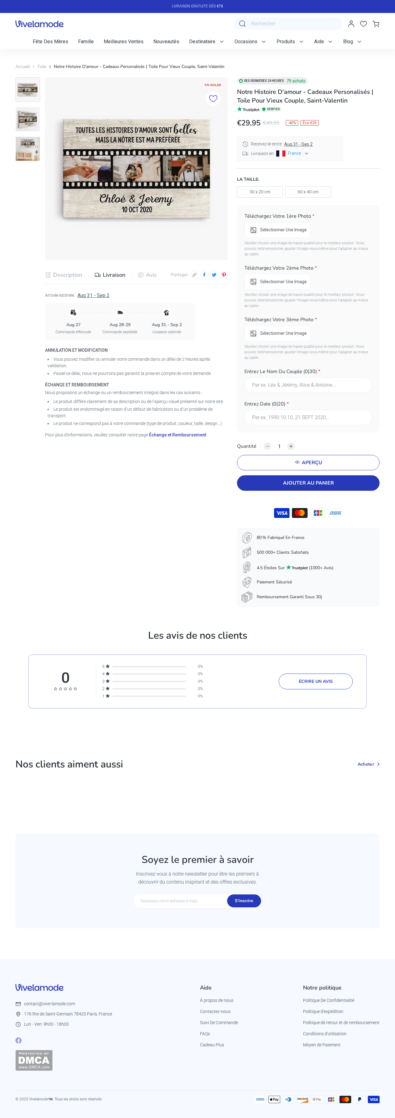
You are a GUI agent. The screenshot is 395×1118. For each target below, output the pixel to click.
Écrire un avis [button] (316, 681)
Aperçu (312, 462)
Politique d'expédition (323, 1011)
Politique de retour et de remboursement (341, 1022)
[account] (351, 23)
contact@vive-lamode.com (49, 1003)
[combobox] (288, 24)
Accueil (22, 66)
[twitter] (214, 275)
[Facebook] (18, 1040)
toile (41, 66)
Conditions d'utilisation (325, 1033)
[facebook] (204, 275)
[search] (242, 23)
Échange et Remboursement (177, 434)
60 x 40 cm (308, 191)
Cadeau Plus (212, 1044)
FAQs (205, 1033)
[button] (308, 217)
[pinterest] (224, 275)
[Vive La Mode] (39, 23)
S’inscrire (244, 901)
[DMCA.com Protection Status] (33, 1060)
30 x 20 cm (260, 191)
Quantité (246, 446)
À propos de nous (216, 1000)
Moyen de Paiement (322, 1044)
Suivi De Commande (219, 1022)
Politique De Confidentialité (328, 1000)
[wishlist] (363, 23)
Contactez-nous (215, 1011)
